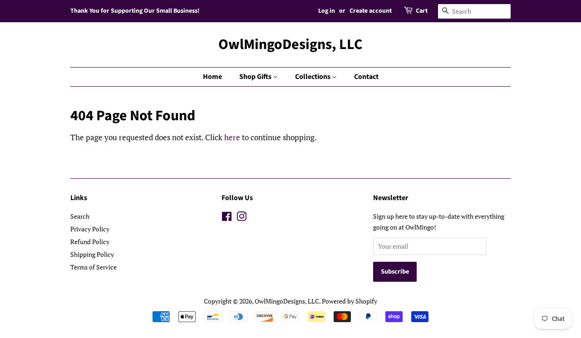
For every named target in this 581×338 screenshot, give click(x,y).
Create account (371, 10)
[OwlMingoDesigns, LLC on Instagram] (241, 218)
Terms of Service (93, 267)
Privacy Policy (89, 229)
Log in (326, 10)
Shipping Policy (92, 254)
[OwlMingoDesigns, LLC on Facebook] (227, 218)
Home (212, 77)
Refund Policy (89, 241)
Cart (422, 10)
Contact (366, 77)
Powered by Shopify (349, 301)
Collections (313, 77)
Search (79, 216)
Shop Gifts (256, 77)
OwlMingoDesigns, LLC (290, 44)
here (232, 137)
